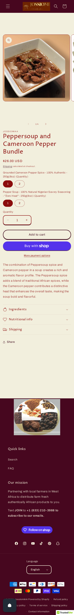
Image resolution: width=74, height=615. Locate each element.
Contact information (38, 611)
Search (13, 459)
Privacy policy (18, 605)
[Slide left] (28, 124)
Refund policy (60, 599)
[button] (8, 6)
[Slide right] (45, 124)
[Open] (9, 605)
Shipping (7, 166)
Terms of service (38, 605)
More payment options (37, 255)
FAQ (11, 468)
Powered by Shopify (39, 599)
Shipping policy (59, 605)
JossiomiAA (21, 599)
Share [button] (11, 341)
